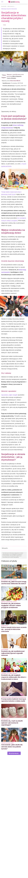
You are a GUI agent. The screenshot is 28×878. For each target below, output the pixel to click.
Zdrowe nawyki (5, 719)
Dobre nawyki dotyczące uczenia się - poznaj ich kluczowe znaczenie (14, 629)
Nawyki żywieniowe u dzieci (9, 601)
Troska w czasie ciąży (7, 743)
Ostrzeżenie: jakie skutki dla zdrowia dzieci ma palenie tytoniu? (11, 747)
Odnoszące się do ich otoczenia (9, 8)
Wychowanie (11, 6)
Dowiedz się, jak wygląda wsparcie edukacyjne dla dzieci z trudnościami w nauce (13, 677)
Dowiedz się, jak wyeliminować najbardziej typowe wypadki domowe (13, 653)
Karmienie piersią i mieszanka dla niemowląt (13, 697)
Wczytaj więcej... (14, 753)
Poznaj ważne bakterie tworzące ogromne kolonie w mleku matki (13, 700)
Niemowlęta (4, 625)
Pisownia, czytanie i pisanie (9, 579)
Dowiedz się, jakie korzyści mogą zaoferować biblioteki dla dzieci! (13, 583)
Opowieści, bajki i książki (9, 395)
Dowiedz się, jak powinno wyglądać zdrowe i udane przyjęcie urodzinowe (11, 605)
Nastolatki (3, 6)
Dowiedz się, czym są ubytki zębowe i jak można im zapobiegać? (12, 723)
